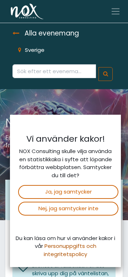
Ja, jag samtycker (68, 191)
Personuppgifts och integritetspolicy (70, 250)
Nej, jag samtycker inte (68, 208)
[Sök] (105, 74)
